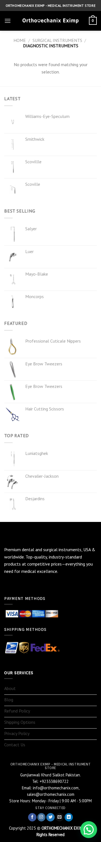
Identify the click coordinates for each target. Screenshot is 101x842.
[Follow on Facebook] (32, 817)
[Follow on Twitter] (50, 817)
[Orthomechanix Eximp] (50, 20)
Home (19, 40)
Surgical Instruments (57, 40)
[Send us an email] (60, 817)
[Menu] (7, 21)
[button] (88, 829)
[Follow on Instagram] (41, 817)
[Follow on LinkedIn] (69, 817)
